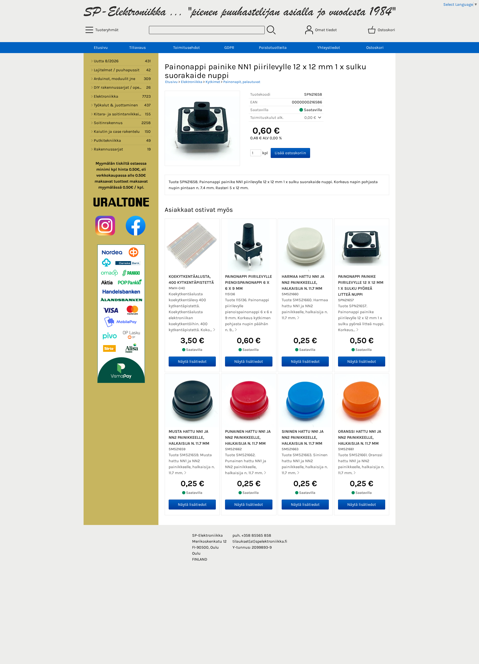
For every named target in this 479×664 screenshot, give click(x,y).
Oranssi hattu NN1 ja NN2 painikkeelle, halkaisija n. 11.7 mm (359, 437)
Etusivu (101, 47)
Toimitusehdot (186, 47)
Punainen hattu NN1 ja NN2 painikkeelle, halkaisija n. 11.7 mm (248, 437)
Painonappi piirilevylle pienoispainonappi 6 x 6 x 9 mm (248, 282)
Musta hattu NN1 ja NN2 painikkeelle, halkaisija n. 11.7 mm (189, 437)
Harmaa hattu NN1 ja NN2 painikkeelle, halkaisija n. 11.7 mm (303, 282)
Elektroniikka (191, 82)
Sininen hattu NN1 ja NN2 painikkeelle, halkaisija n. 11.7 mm (303, 437)
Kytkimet (213, 82)
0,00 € (310, 117)
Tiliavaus (137, 47)
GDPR (229, 47)
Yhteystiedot (328, 47)
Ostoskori (375, 47)
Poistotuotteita (273, 47)
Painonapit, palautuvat (241, 82)
